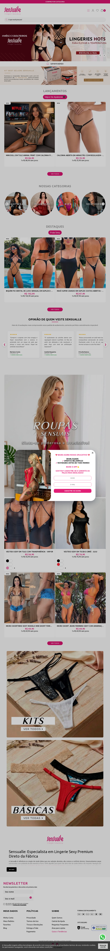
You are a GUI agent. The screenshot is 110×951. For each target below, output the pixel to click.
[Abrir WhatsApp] (102, 937)
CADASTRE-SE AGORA (72, 491)
